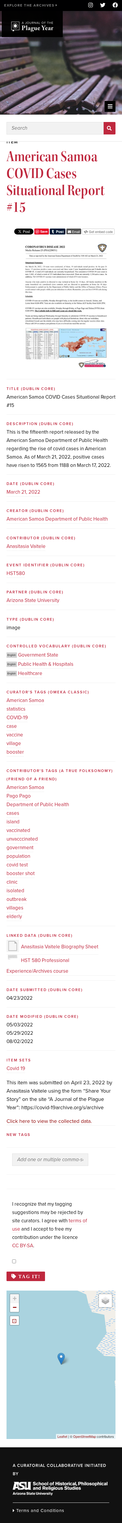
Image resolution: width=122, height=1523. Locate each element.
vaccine (15, 735)
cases (13, 813)
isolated (15, 891)
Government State (38, 655)
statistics (16, 709)
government (20, 847)
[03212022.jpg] (66, 244)
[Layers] (105, 1300)
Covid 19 (16, 1068)
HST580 (16, 573)
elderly (14, 916)
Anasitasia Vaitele (26, 546)
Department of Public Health (38, 804)
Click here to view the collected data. (49, 1121)
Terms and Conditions (39, 1510)
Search (110, 128)
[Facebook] (113, 5)
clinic (12, 882)
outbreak (17, 899)
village (14, 743)
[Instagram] (91, 5)
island (13, 822)
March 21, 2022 (23, 492)
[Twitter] (103, 5)
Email (75, 231)
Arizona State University (33, 600)
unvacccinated (22, 839)
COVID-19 (17, 717)
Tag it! (29, 1276)
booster (15, 752)
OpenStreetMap (84, 1436)
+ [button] (15, 1298)
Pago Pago (19, 796)
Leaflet (62, 1436)
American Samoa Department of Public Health (57, 519)
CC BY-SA (22, 1246)
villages (15, 908)
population (18, 856)
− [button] (15, 1307)
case (12, 726)
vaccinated (18, 830)
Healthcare (30, 673)
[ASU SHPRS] (60, 1493)
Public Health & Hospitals (45, 664)
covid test (17, 865)
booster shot (21, 873)
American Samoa (25, 700)
